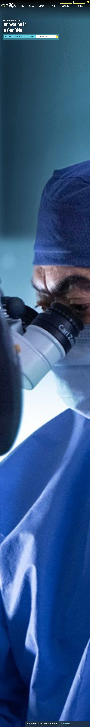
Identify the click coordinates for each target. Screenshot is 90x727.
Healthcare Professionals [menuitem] (66, 6)
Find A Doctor (19, 36)
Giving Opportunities (53, 2)
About (38, 2)
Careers (44, 2)
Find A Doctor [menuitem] (23, 6)
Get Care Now (9, 36)
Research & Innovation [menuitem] (80, 6)
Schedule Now (79, 2)
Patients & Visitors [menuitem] (54, 6)
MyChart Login (66, 2)
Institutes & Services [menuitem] (41, 6)
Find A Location (30, 36)
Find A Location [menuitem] (32, 6)
